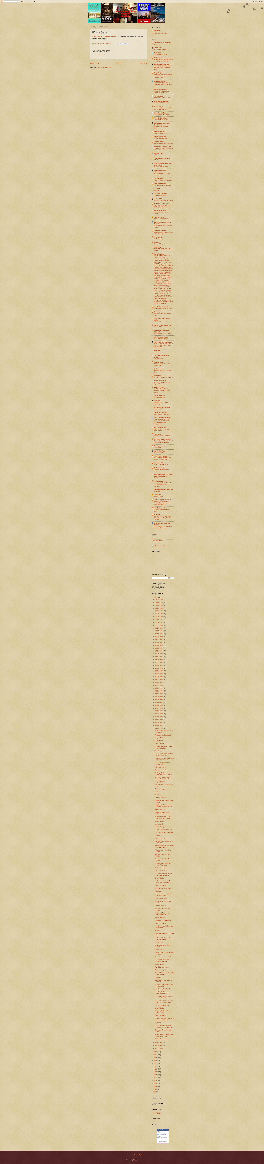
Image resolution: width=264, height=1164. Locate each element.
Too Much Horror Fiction (161, 307)
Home (119, 63)
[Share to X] (124, 44)
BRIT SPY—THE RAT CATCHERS (163, 377)
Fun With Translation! (160, 195)
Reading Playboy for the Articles (163, 333)
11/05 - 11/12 (159, 611)
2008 (155, 1075)
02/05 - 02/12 (159, 722)
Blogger (135, 1160)
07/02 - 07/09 (159, 662)
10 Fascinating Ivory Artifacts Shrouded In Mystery (163, 874)
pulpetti (156, 242)
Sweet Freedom (159, 254)
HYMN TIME (157, 44)
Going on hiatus (158, 496)
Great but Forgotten (160, 183)
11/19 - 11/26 (159, 605)
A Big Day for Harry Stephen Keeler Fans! (163, 1011)
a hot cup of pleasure (160, 412)
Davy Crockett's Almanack (162, 64)
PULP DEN (157, 434)
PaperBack (158, 751)
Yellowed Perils (159, 217)
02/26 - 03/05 (159, 714)
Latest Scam (157, 447)
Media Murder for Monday (161, 338)
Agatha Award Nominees (162, 868)
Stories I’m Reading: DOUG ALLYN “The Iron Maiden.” (161, 92)
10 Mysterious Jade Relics (163, 888)
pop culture (164, 1137)
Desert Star (157, 352)
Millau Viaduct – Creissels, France (104, 36)
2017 (155, 597)
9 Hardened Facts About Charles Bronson (162, 913)
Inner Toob (157, 247)
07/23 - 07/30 (159, 654)
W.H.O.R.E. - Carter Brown (161, 464)
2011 (155, 1066)
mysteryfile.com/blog (160, 89)
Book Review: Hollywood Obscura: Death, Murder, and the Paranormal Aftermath (163, 503)
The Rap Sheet (158, 96)
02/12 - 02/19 (159, 719)
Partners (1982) (158, 327)
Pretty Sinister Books (160, 113)
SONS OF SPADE (159, 387)
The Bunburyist (159, 178)
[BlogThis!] (122, 44)
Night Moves (158, 949)
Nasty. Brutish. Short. (160, 427)
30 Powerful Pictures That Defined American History (163, 817)
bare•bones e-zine (159, 131)
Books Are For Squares (161, 204)
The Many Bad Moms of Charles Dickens (162, 992)
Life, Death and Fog (160, 508)
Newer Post (94, 63)
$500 (155, 155)
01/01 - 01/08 (159, 1048)
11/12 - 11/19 (159, 608)
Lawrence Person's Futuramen (160, 171)
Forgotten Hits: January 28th (163, 735)
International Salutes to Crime (162, 97)
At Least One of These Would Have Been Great (164, 1035)
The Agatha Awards (159, 397)
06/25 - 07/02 (159, 665)
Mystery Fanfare (159, 58)
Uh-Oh (157, 792)
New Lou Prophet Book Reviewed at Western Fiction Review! (163, 441)
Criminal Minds (159, 141)
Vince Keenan (158, 237)
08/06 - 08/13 (159, 648)
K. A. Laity (157, 188)
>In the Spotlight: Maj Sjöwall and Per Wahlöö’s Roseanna (163, 527)
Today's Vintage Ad (160, 743)
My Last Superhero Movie (161, 166)
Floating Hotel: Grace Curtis (161, 103)
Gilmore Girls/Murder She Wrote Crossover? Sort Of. (164, 1019)
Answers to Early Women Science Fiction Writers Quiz (163, 233)
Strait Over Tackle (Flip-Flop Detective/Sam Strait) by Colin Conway (162, 390)
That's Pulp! (157, 494)
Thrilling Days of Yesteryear (162, 500)
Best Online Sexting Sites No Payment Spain (162, 383)
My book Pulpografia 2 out (161, 244)
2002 (155, 1092)
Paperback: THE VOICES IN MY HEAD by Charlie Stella (163, 206)
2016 (155, 1052)
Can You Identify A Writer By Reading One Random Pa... (164, 1026)
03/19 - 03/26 (159, 705)
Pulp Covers (158, 53)
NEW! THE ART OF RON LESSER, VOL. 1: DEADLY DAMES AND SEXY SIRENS (163, 345)
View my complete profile (159, 33)
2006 (155, 1080)
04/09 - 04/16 (159, 696)
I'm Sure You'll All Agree (162, 1039)
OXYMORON (157, 491)
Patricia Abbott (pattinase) (162, 158)
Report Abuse (138, 1155)
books (158, 1137)
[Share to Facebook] (126, 44)
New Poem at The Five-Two (163, 989)
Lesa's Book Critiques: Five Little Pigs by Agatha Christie (163, 108)
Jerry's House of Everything (162, 42)
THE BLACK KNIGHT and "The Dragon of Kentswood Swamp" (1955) (162, 67)
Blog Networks (160, 1129)
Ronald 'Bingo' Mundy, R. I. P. (164, 829)
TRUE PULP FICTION (160, 456)
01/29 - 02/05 (159, 725)
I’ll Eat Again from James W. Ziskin (163, 143)
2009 (155, 1072)
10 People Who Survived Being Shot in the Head (164, 938)
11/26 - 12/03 (159, 602)
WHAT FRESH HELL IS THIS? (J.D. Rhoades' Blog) (163, 475)
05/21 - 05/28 (159, 679)
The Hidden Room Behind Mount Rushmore (162, 960)
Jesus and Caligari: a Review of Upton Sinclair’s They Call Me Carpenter (162, 518)
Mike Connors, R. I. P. (161, 809)
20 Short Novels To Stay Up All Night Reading (164, 973)
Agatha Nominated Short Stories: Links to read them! (164, 813)
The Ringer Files (159, 463)
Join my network (163, 1141)
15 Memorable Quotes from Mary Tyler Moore (163, 864)
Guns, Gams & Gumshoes (162, 417)
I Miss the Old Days (161, 898)
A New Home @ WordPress (161, 414)
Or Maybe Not (159, 741)
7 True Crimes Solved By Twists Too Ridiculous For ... (164, 759)
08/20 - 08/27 (159, 642)
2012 (155, 1063)
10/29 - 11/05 (159, 614)
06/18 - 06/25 (159, 668)
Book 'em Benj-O (159, 468)
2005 (155, 1083)
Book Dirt (157, 514)
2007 (155, 1077)
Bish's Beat (157, 375)
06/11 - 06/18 (159, 671)
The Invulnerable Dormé (160, 54)
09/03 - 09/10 (159, 636)
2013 (155, 1060)
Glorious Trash (158, 153)
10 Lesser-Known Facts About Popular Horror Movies (164, 997)
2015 (155, 1055)
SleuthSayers (158, 47)
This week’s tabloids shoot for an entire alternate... (164, 754)
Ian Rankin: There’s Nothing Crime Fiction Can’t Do (163, 778)
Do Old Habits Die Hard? (161, 138)
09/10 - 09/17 (159, 634)
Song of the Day (160, 738)
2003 (155, 1089)
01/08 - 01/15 (159, 1045)
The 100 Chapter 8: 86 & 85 (161, 133)
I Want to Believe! (160, 797)
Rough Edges (158, 73)
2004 (155, 1086)
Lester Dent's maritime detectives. (163, 180)
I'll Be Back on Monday (160, 160)
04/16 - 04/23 (159, 694)
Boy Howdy (157, 190)
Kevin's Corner (158, 106)
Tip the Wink (158, 369)
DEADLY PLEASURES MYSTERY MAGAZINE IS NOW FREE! (163, 60)
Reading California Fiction (162, 407)
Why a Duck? (159, 942)
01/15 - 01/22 (159, 1042)
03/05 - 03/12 (159, 711)
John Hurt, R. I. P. (160, 767)
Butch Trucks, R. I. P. (161, 838)
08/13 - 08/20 (159, 645)
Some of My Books (157, 540)
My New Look (159, 824)
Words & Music (158, 362)
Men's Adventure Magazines (163, 342)
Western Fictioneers (160, 210)
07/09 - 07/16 (159, 659)
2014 (155, 1057)
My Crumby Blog (158, 452)
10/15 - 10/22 (159, 619)
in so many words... (160, 481)
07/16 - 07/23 (159, 656)
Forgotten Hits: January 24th (163, 920)
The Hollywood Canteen (162, 1005)
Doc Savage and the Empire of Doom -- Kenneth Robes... (164, 1001)
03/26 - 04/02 (159, 702)
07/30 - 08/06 (159, 651)
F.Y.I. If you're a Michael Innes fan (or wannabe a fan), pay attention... (163, 484)
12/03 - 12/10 (159, 599)
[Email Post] (116, 43)
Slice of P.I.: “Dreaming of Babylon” (163, 200)
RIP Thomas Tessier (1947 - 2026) (163, 308)
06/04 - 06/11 (159, 674)
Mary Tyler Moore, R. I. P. (162, 871)
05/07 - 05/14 (159, 685)
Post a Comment (99, 55)
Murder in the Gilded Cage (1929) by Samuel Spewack (163, 149)
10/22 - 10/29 (159, 616)
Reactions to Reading (160, 380)
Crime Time (157, 401)
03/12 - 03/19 (159, 708)
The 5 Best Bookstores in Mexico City (162, 763)
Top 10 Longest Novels (162, 967)
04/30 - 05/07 (159, 688)
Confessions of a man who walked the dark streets (163, 881)
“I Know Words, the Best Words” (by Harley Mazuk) (164, 846)
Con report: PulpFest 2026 (161, 119)
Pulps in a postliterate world (161, 219)
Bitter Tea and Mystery (161, 101)
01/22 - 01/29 (159, 728)
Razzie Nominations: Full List (163, 957)
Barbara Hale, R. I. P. (161, 770)
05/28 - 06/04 (159, 677)
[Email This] (120, 44)
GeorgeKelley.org (159, 81)
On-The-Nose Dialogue (160, 49)
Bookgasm (157, 350)
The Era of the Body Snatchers (164, 832)
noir (158, 1139)
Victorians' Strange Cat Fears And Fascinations (163, 894)
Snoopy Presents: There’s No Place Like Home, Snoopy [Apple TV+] (163, 84)
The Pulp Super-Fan (160, 118)
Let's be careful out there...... (161, 322)
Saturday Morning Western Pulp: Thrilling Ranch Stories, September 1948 (163, 76)
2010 (155, 1069)
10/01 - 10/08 (159, 625)
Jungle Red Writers (160, 136)
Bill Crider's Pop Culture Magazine (161, 1133)
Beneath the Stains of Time (162, 146)
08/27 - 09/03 (159, 639)
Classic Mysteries (159, 395)
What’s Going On (158, 239)
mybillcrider (157, 30)
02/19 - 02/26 (159, 717)
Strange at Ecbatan (160, 230)
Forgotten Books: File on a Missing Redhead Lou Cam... (164, 805)
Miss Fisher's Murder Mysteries (162, 185)
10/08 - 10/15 (159, 622)
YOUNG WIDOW (158, 409)
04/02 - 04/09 (159, 699)
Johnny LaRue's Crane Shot (162, 325)
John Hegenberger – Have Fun (163, 489)
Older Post (143, 63)
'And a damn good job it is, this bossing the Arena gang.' (162, 458)
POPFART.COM (156, 1113)
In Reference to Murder (161, 337)
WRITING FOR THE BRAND (162, 439)
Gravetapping (158, 312)
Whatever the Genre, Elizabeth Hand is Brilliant (164, 747)
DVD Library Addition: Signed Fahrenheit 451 (162, 174)
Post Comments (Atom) (105, 67)
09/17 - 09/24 (159, 631)
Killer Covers (158, 198)
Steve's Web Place (159, 451)
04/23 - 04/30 (159, 691)
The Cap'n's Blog (159, 446)
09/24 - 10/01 (159, 628)
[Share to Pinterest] (128, 44)
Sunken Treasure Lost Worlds (162, 436)
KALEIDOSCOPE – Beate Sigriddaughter (161, 403)
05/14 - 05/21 (159, 682)
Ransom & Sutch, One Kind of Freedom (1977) (162, 364)
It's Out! (156, 477)
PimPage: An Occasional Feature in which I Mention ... (164, 773)
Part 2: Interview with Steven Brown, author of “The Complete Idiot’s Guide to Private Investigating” (163, 421)
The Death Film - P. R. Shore (162, 114)
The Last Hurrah (158, 358)
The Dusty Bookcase (160, 193)
